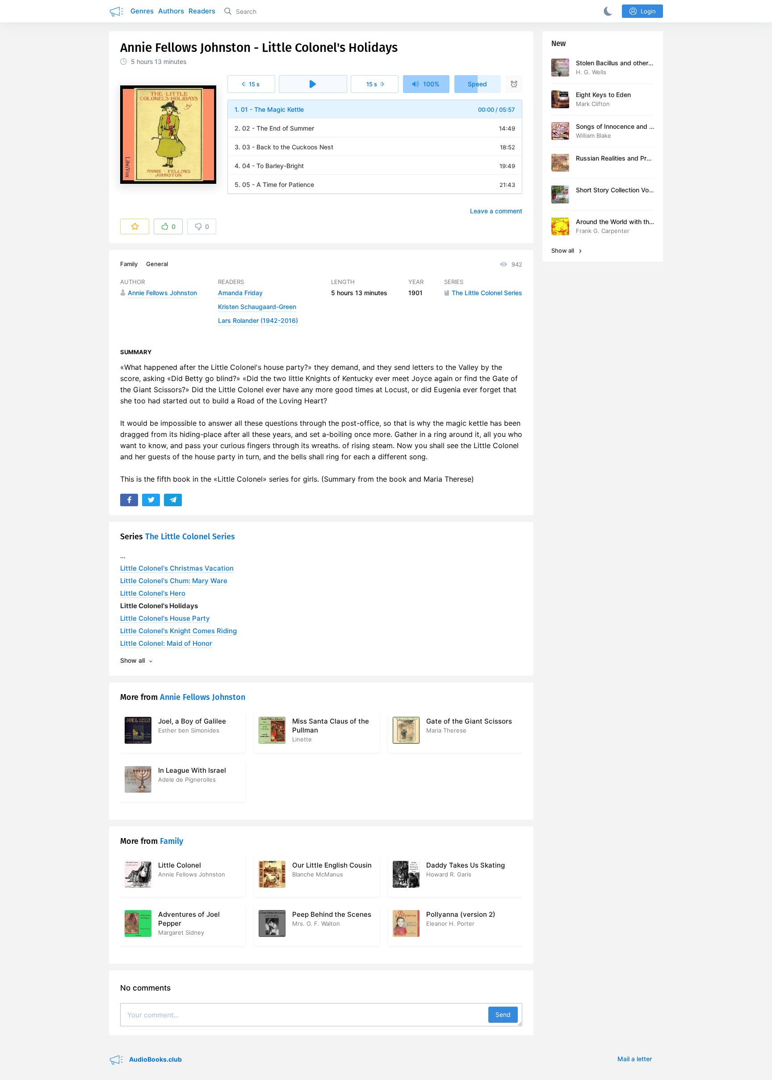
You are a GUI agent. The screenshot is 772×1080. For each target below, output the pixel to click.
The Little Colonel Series (190, 537)
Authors (171, 11)
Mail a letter (634, 1059)
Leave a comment (496, 211)
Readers (202, 11)
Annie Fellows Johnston (202, 697)
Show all (563, 250)
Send (503, 1014)
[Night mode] (606, 11)
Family (129, 263)
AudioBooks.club (155, 1059)
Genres (142, 11)
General (157, 263)
